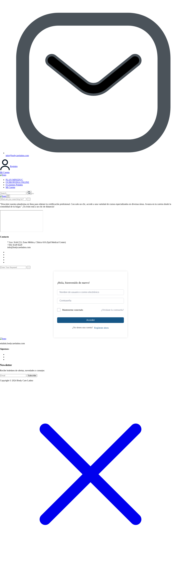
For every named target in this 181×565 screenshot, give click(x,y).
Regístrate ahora (101, 328)
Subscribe (32, 376)
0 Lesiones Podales (14, 185)
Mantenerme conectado (72, 310)
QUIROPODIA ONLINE (17, 182)
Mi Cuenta (4, 172)
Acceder (90, 320)
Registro (14, 166)
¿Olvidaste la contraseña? (112, 310)
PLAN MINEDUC (14, 180)
